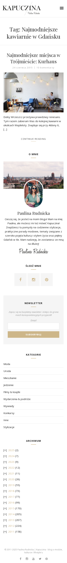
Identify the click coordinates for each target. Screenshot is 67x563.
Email (34, 320)
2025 (11, 450)
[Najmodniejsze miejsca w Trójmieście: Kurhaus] (33, 92)
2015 (11, 508)
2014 (11, 514)
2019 (11, 485)
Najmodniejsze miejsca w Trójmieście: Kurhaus (33, 58)
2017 (11, 496)
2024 (11, 456)
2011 (11, 531)
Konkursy (8, 413)
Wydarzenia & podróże (17, 399)
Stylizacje (8, 427)
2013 (11, 520)
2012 (11, 525)
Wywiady (8, 406)
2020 (11, 479)
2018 (11, 491)
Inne (6, 420)
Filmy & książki (11, 392)
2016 (11, 502)
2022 (11, 467)
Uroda (7, 371)
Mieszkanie (9, 378)
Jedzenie (8, 385)
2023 (11, 461)
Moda (6, 364)
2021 (11, 473)
